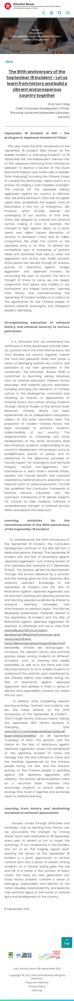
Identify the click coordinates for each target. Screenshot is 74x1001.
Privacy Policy (37, 986)
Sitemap (37, 990)
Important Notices (37, 982)
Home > (36, 29)
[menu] (67, 12)
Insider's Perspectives (36, 39)
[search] (59, 12)
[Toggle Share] (43, 12)
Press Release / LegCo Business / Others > (36, 36)
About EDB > (36, 33)
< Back (8, 62)
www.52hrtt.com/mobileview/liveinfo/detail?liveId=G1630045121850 (35, 733)
